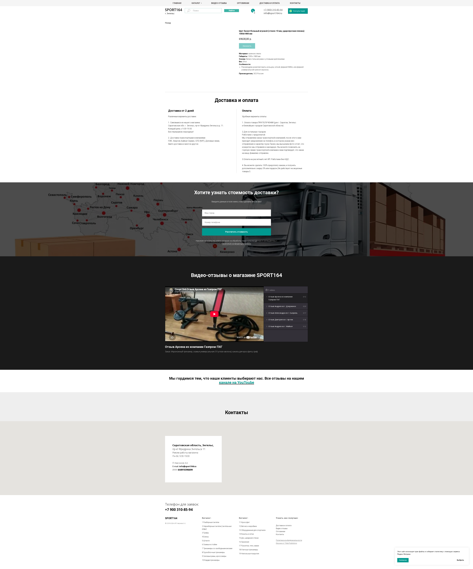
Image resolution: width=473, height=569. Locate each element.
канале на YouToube (236, 382)
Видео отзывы (219, 3)
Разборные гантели (211, 522)
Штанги (206, 541)
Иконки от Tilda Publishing (286, 543)
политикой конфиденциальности (236, 243)
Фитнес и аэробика (249, 526)
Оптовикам (243, 3)
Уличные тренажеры (249, 550)
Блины (206, 537)
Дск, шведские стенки (250, 538)
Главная (177, 3)
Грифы (206, 533)
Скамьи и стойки (210, 544)
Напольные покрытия (250, 554)
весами (229, 548)
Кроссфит (245, 522)
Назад (168, 23)
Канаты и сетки (247, 534)
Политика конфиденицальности (289, 540)
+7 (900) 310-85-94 (273, 9)
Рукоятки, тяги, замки (250, 546)
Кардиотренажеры (212, 560)
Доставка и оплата (269, 3)
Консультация (299, 11)
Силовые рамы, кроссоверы (214, 556)
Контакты (295, 3)
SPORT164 (173, 9)
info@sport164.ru (273, 13)
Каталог (196, 3)
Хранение (245, 542)
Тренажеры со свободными (214, 548)
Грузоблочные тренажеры (214, 552)
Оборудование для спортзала (253, 530)
